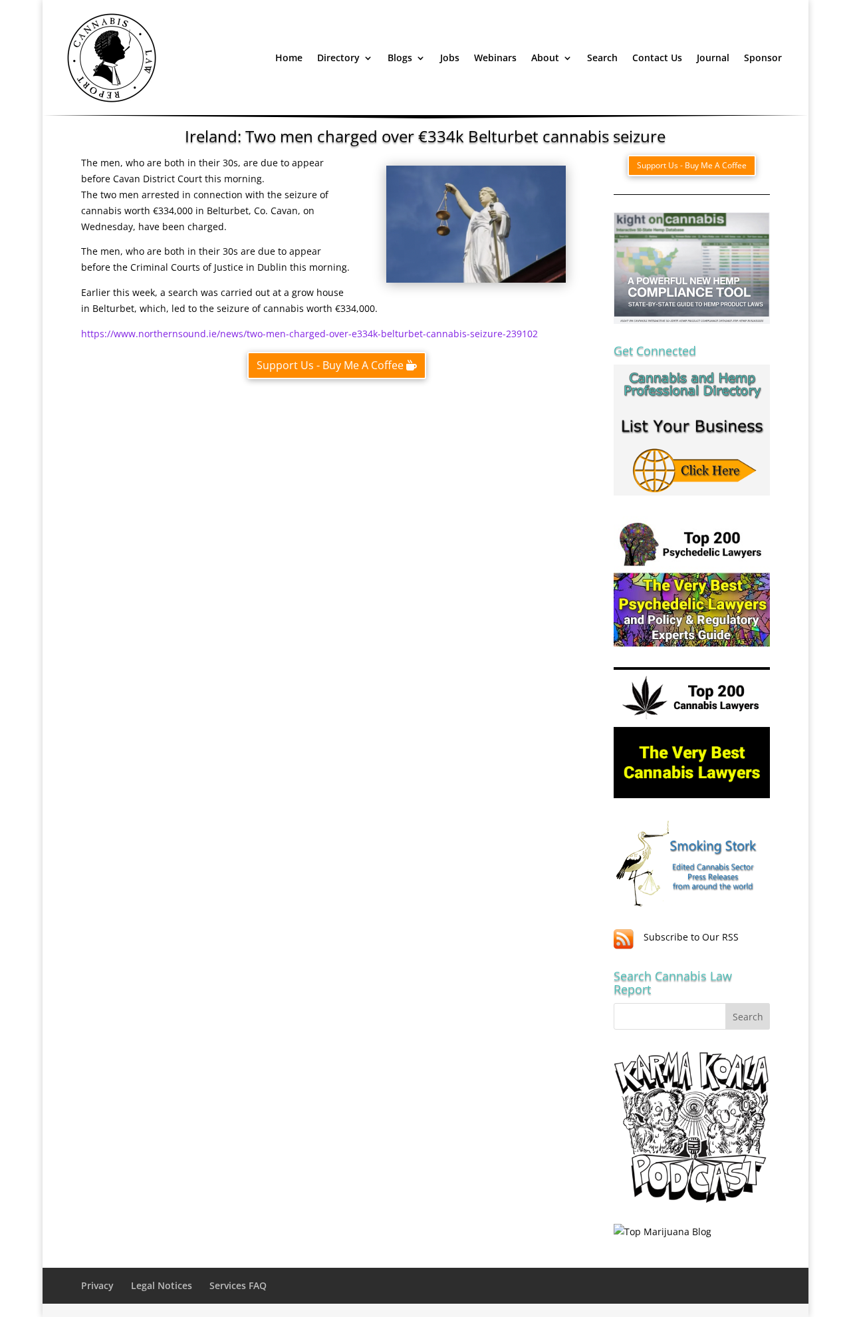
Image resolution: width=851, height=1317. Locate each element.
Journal (713, 57)
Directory (338, 57)
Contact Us (657, 57)
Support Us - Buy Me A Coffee (330, 365)
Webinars (495, 57)
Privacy (97, 1285)
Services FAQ (238, 1285)
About (545, 57)
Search (602, 57)
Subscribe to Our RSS (691, 937)
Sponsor (763, 57)
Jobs (449, 57)
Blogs (400, 57)
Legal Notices (161, 1285)
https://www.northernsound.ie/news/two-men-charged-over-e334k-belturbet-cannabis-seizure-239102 (309, 333)
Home (289, 57)
